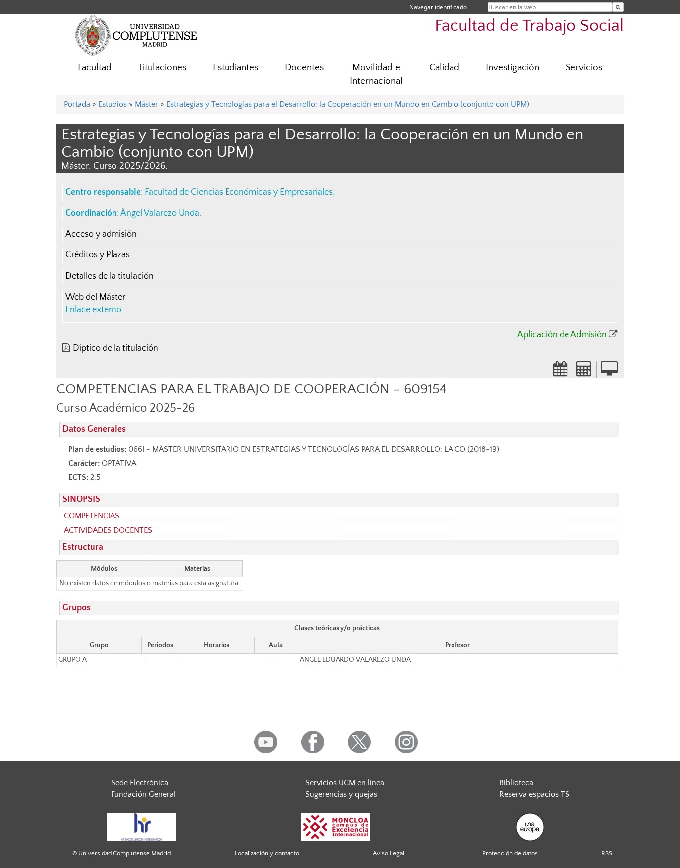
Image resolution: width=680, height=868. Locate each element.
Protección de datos (510, 853)
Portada (77, 104)
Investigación (512, 67)
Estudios (112, 104)
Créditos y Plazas (97, 255)
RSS (606, 853)
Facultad (95, 67)
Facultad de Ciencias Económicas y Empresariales (239, 192)
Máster (146, 104)
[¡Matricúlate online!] (609, 372)
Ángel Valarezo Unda (159, 213)
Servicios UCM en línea (344, 782)
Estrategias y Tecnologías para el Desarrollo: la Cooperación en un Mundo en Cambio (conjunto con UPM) (347, 104)
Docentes (304, 67)
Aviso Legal (388, 853)
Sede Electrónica (139, 782)
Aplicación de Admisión (562, 335)
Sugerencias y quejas (341, 794)
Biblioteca (516, 782)
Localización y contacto (267, 853)
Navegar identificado (438, 7)
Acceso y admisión (101, 234)
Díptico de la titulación (115, 348)
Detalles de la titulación (109, 276)
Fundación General (143, 794)
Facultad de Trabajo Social (529, 26)
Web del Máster (95, 297)
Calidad (444, 67)
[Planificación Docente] (560, 372)
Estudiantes (235, 67)
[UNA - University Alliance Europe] (530, 826)
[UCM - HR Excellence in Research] (141, 826)
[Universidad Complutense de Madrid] (136, 34)
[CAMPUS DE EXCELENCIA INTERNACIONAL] (335, 826)
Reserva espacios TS (534, 794)
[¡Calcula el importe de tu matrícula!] (584, 372)
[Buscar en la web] (618, 7)
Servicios (584, 67)
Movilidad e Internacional (376, 74)
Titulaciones (162, 67)
